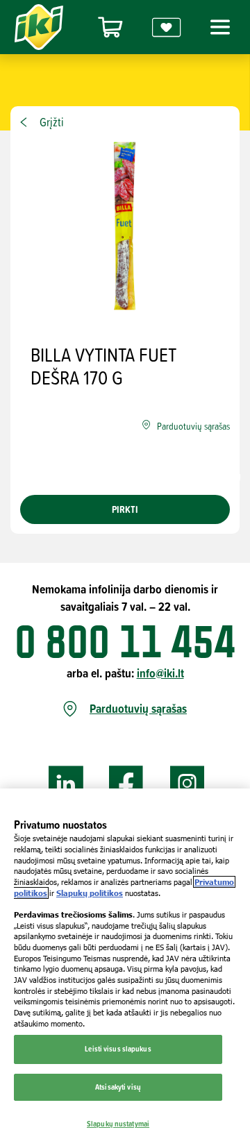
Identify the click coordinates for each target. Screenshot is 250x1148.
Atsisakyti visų (118, 1086)
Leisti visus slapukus (118, 1048)
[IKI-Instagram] (187, 784)
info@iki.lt (160, 673)
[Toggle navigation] (218, 27)
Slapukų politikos (89, 892)
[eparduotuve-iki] (110, 27)
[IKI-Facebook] (126, 784)
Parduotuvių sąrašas (138, 709)
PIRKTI (125, 509)
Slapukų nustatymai (118, 1123)
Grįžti (52, 122)
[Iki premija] (166, 27)
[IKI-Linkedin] (66, 784)
